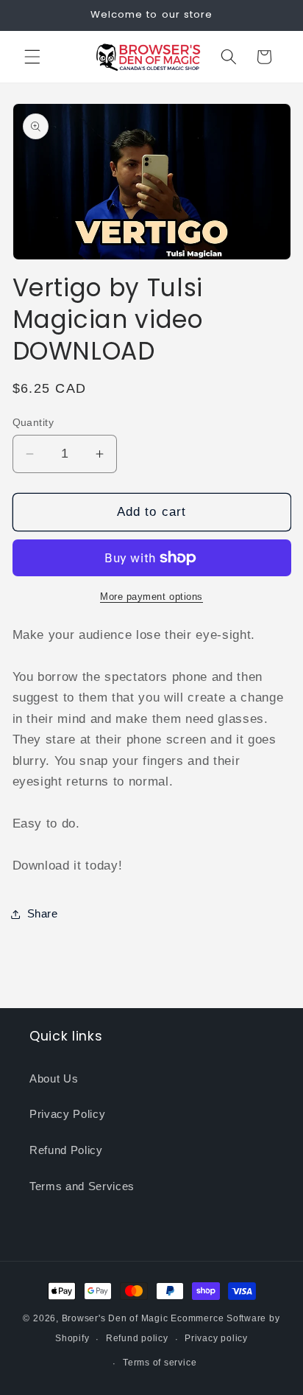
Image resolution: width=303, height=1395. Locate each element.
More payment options (151, 596)
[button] (32, 56)
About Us (53, 1078)
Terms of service (159, 1362)
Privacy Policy (67, 1114)
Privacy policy (216, 1338)
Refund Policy (66, 1150)
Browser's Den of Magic (115, 1318)
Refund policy (137, 1338)
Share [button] (42, 913)
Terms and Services (82, 1186)
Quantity (33, 422)
